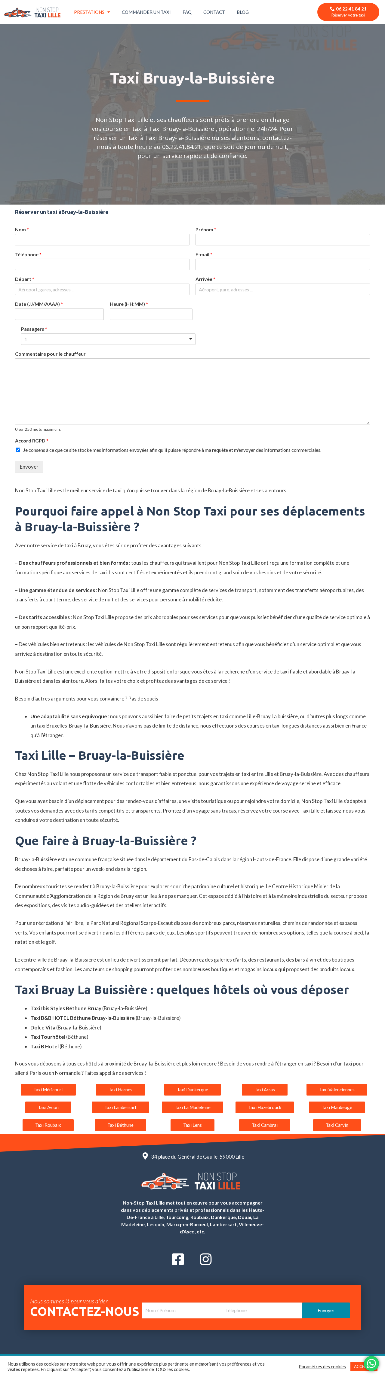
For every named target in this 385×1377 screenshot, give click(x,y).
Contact (214, 12)
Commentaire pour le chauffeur (50, 354)
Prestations (89, 12)
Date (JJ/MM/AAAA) (39, 304)
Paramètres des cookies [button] (322, 1366)
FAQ (187, 12)
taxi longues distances (297, 725)
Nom (22, 229)
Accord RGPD (31, 440)
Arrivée (205, 279)
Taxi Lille (59, 774)
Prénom (206, 229)
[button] (48, 1090)
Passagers (34, 329)
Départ (24, 279)
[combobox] (108, 339)
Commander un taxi (146, 12)
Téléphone (28, 254)
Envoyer (29, 467)
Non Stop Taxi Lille (239, 563)
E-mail (204, 254)
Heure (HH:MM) (129, 304)
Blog (243, 12)
